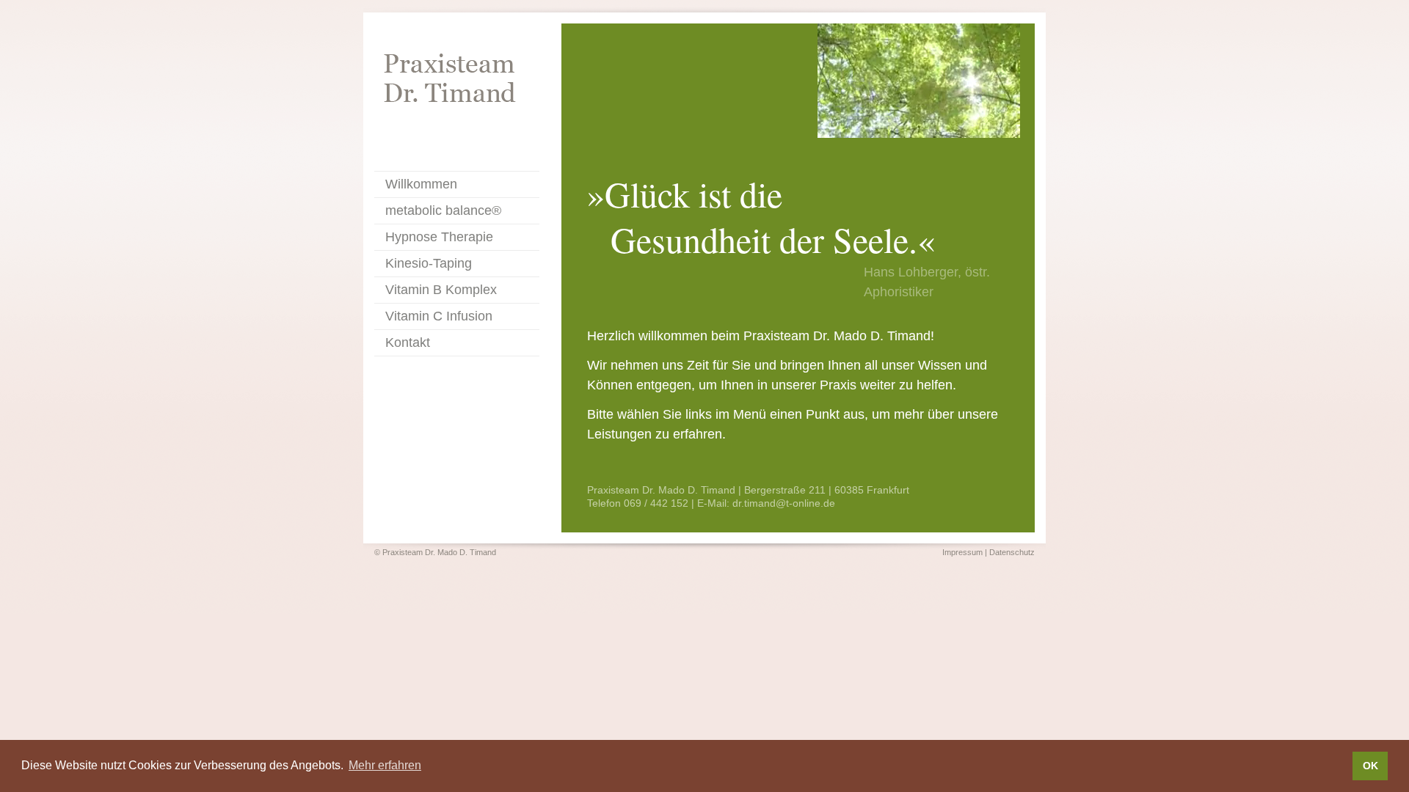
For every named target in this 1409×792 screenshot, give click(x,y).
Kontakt (407, 342)
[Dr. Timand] (456, 83)
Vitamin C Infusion (438, 316)
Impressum (962, 552)
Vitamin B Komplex (441, 289)
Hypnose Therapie (439, 237)
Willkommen (421, 184)
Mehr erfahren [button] (385, 765)
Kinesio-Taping (428, 263)
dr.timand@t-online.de (783, 503)
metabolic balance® (443, 210)
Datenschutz (1012, 552)
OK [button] (1370, 765)
